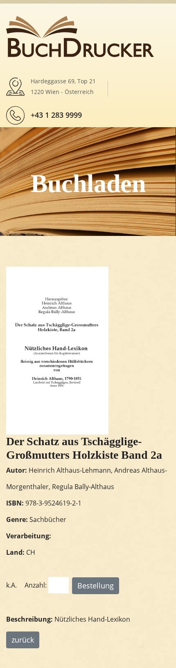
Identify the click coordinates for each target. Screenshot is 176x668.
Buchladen (88, 183)
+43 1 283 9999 (56, 115)
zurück (22, 640)
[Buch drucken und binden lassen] (80, 35)
